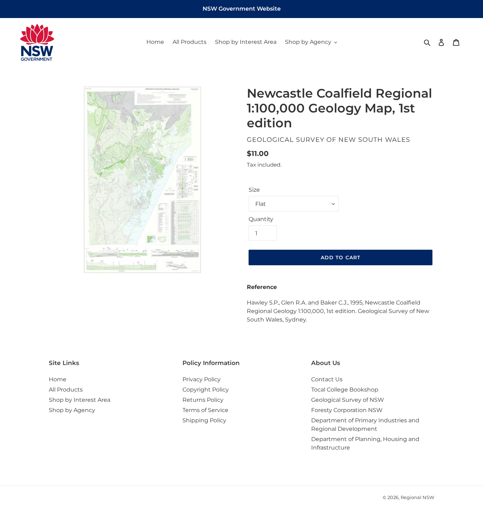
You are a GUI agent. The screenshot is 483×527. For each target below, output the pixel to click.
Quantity (261, 219)
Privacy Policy (201, 379)
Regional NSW (417, 497)
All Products (66, 389)
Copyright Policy (205, 389)
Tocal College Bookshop (344, 389)
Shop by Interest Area (79, 399)
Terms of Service (205, 410)
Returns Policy (202, 399)
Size (254, 189)
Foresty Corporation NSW (347, 410)
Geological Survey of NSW (347, 399)
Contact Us (327, 379)
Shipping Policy (204, 420)
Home (57, 379)
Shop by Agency (72, 410)
